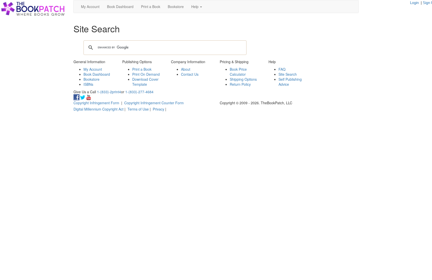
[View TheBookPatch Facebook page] (77, 96)
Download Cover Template (145, 82)
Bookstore (176, 6)
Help (195, 6)
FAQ (282, 69)
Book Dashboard (120, 6)
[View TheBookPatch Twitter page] (83, 96)
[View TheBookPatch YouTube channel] (89, 96)
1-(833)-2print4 (109, 91)
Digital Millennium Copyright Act (99, 109)
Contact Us (189, 74)
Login (414, 3)
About (185, 69)
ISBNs (88, 84)
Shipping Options (243, 79)
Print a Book (150, 6)
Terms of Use (138, 109)
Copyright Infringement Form (96, 102)
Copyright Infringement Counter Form (154, 102)
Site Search (287, 74)
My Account (90, 6)
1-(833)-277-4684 (139, 91)
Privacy (158, 109)
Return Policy (240, 84)
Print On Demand (146, 74)
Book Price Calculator (238, 72)
